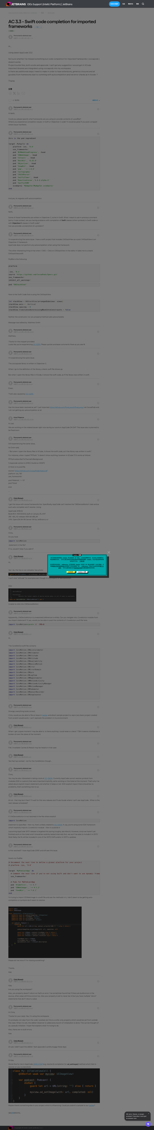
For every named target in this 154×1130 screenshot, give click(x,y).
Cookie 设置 (82, 572)
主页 (16, 4)
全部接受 (70, 572)
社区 (123, 4)
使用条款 (61, 566)
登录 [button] (137, 4)
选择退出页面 (78, 568)
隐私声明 (55, 566)
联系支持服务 (114, 4)
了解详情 (81, 561)
